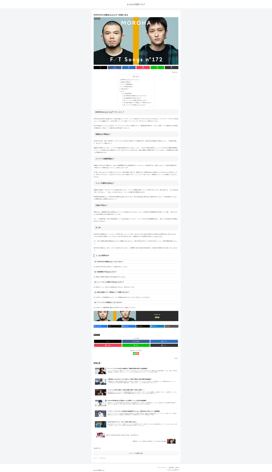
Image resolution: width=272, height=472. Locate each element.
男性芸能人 (97, 334)
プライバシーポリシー (162, 467)
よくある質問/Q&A (127, 93)
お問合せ (177, 467)
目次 (134, 76)
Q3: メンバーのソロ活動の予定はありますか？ (135, 100)
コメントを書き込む (136, 453)
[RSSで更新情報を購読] (137, 353)
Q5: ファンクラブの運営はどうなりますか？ (135, 105)
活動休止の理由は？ (126, 82)
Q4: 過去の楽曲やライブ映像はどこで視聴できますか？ (138, 102)
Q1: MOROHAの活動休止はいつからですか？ (135, 95)
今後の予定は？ (125, 88)
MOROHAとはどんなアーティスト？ (130, 79)
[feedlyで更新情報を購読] (134, 353)
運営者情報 (171, 467)
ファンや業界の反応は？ (127, 86)
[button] (171, 67)
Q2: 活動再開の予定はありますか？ (133, 98)
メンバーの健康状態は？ (127, 84)
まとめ (122, 91)
